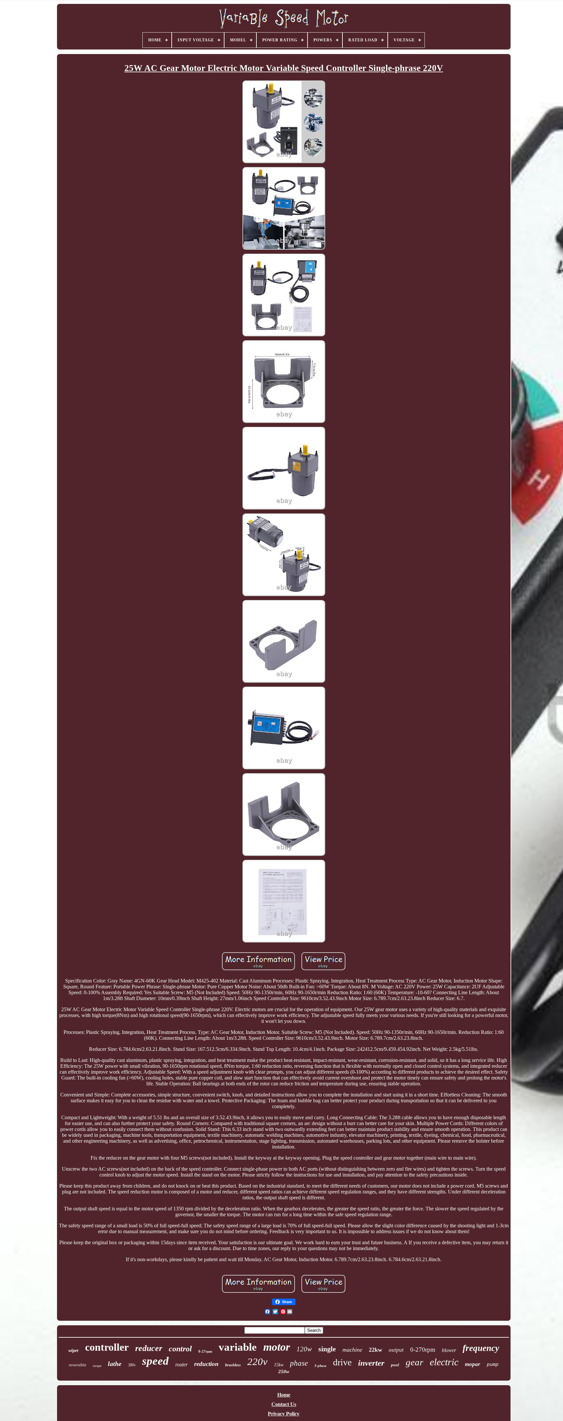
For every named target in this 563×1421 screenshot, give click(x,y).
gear (414, 1362)
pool (395, 1364)
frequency (481, 1348)
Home (283, 1395)
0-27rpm (205, 1351)
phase (299, 1363)
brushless (233, 1365)
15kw (278, 1364)
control (180, 1348)
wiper (73, 1350)
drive (342, 1362)
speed (155, 1361)
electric (444, 1362)
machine (352, 1349)
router (181, 1364)
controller (107, 1347)
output (396, 1350)
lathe (115, 1363)
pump (492, 1365)
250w (283, 1371)
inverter (371, 1362)
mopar (472, 1364)
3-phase (320, 1366)
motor (276, 1347)
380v (132, 1365)
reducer (148, 1348)
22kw (375, 1349)
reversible (77, 1364)
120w (304, 1349)
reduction (206, 1363)
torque (97, 1366)
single (327, 1349)
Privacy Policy (283, 1413)
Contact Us (283, 1404)
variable (238, 1347)
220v (257, 1361)
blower (449, 1350)
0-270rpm (422, 1349)
